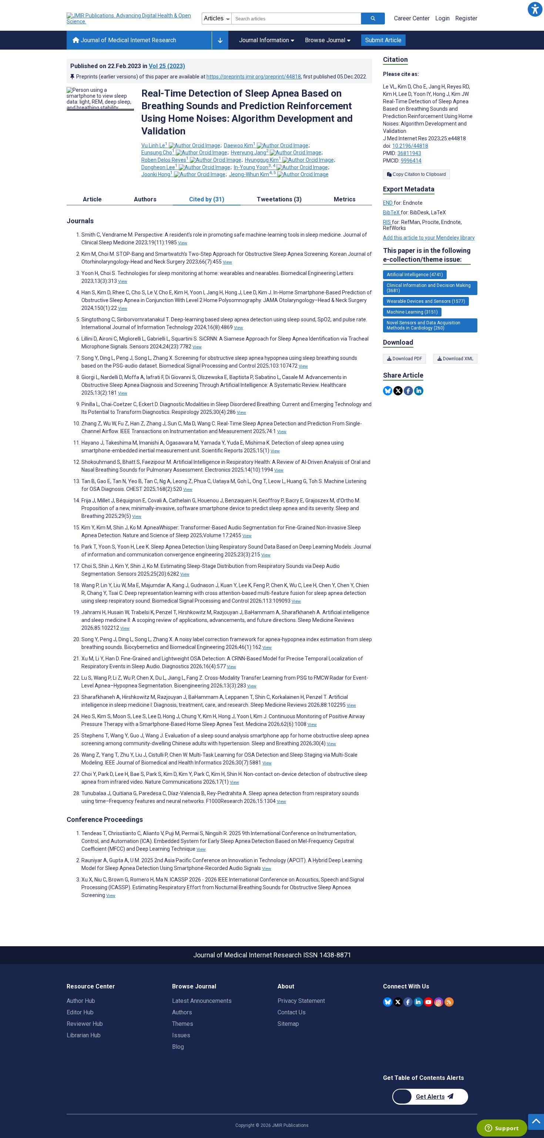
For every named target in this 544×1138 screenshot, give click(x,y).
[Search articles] (373, 18)
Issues (181, 1035)
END (388, 203)
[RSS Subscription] (449, 1002)
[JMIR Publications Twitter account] (398, 1002)
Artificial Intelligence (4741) (415, 274)
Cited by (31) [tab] (206, 199)
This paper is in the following (427, 255)
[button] (535, 9)
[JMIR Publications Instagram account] (438, 1002)
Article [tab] (92, 199)
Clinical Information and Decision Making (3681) (429, 288)
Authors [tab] (145, 199)
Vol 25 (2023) (167, 66)
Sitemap (288, 1023)
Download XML (457, 358)
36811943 (409, 153)
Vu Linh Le (154, 145)
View (182, 242)
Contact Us (292, 1012)
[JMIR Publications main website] (129, 18)
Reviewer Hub (85, 1023)
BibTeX (392, 212)
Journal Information (264, 40)
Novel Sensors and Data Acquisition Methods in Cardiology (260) (423, 325)
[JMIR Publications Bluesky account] (387, 1002)
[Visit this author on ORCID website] (194, 145)
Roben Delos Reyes (165, 160)
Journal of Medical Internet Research (127, 40)
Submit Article (383, 40)
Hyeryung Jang (250, 152)
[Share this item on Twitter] (398, 390)
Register (466, 18)
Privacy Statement (301, 1000)
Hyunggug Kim (263, 160)
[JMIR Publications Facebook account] (408, 1002)
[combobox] (296, 18)
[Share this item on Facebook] (408, 390)
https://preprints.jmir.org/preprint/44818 (253, 77)
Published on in (127, 66)
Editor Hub (80, 1012)
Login (442, 18)
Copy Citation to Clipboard (419, 174)
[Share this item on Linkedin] (418, 390)
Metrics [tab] (345, 199)
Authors (182, 1012)
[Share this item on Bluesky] (387, 390)
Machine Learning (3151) (412, 312)
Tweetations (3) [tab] (279, 199)
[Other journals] (220, 40)
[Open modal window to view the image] (100, 109)
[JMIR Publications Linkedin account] (418, 1002)
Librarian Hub (84, 1035)
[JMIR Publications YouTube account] (428, 1002)
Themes (182, 1023)
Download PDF (407, 358)
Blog (178, 1046)
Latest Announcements (202, 1000)
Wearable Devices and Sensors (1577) (426, 301)
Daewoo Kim (240, 145)
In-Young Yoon (254, 167)
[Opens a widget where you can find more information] (501, 1128)
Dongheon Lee (159, 167)
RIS (387, 222)
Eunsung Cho (158, 152)
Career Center (412, 18)
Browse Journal (325, 40)
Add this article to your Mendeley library (429, 238)
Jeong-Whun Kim (252, 174)
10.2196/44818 (410, 146)
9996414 (411, 161)
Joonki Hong (157, 174)
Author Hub (81, 1000)
